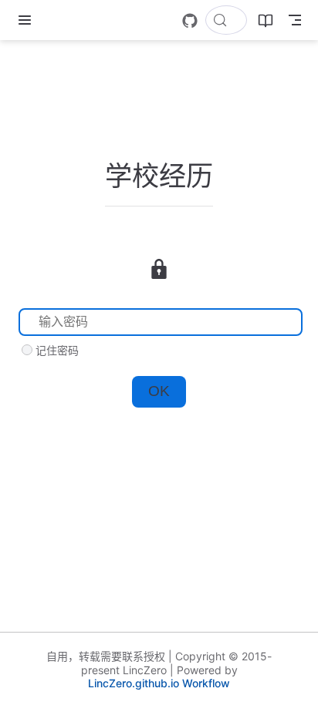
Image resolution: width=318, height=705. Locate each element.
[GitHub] (190, 20)
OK (159, 391)
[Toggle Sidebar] (27, 20)
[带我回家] (54, 20)
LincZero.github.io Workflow (159, 683)
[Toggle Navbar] (295, 20)
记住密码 (57, 350)
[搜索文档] (226, 20)
